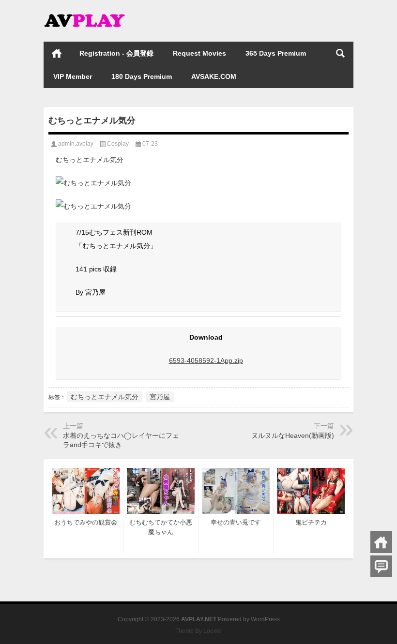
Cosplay (118, 143)
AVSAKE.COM (213, 76)
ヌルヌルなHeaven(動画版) (292, 435)
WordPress (265, 619)
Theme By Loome (198, 631)
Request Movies (199, 53)
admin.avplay (75, 143)
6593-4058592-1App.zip (206, 360)
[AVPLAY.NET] (92, 12)
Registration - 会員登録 (116, 53)
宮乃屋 (160, 397)
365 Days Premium (275, 53)
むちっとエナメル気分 (104, 397)
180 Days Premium (141, 76)
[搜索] (340, 53)
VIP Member (72, 76)
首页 (57, 53)
